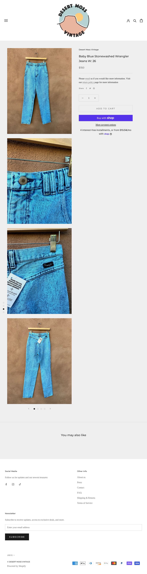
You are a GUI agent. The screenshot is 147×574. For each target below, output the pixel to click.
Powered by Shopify (16, 566)
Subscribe (17, 537)
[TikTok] (20, 484)
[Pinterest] (94, 88)
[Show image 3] (41, 409)
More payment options (106, 124)
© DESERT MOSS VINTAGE (18, 562)
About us (81, 477)
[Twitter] (90, 88)
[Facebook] (86, 88)
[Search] (134, 20)
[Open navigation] (6, 20)
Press (79, 482)
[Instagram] (13, 484)
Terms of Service (84, 503)
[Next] (50, 408)
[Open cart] (141, 20)
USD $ (9, 555)
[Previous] (28, 408)
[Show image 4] (44, 409)
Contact (80, 487)
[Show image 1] (34, 409)
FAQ (79, 493)
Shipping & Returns (86, 498)
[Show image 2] (37, 409)
